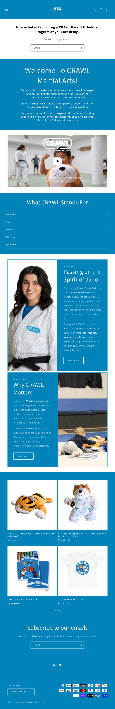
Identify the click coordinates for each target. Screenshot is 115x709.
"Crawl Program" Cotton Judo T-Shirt (74, 599)
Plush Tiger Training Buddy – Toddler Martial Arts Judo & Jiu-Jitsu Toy (31, 534)
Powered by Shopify (37, 702)
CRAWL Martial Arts (21, 702)
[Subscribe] (81, 47)
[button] (6, 9)
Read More (73, 360)
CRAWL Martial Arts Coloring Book (22, 599)
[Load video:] (57, 161)
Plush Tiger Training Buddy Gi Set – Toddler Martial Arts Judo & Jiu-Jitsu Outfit (82, 534)
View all (57, 610)
